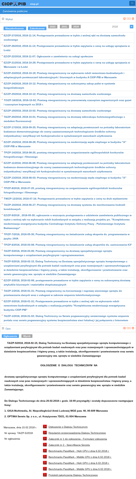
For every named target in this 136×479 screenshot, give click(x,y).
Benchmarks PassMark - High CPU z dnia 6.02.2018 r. (79, 451)
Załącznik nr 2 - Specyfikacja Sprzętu (69, 445)
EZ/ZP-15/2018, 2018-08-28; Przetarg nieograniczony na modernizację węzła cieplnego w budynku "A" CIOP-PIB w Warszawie (65, 144)
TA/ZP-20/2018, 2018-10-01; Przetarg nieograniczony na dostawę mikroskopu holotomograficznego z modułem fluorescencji (64, 119)
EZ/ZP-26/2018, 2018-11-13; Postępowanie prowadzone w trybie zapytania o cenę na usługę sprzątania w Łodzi (67, 48)
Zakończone (37, 28)
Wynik (27, 336)
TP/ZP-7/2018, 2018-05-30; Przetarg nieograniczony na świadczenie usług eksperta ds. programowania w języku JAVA (67, 236)
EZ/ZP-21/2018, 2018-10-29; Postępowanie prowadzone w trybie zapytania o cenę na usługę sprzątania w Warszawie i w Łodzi (67, 64)
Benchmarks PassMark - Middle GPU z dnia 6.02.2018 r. (80, 469)
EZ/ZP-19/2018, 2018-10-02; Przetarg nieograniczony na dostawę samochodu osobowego (57, 110)
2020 (76, 26)
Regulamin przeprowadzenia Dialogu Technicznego (77, 432)
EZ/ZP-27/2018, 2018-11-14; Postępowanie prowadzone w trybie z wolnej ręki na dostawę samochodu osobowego (64, 37)
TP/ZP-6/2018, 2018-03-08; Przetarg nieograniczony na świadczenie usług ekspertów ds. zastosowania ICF (68, 244)
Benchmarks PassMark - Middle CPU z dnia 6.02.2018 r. (80, 457)
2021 (64, 26)
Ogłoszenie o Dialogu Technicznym (68, 426)
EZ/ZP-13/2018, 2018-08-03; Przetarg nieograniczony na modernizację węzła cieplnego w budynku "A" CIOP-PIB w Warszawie (65, 179)
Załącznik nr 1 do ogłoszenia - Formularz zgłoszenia (78, 439)
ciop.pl (34, 3)
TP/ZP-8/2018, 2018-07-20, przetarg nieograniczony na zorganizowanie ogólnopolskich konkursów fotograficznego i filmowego (63, 190)
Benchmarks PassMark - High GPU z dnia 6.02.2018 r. (79, 463)
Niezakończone (14, 28)
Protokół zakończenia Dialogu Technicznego (73, 475)
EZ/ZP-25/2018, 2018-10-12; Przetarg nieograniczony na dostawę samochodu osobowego (57, 94)
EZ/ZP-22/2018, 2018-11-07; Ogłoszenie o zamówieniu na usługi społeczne (48, 56)
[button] (132, 3)
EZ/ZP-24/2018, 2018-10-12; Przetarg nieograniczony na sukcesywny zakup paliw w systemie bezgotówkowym (59, 85)
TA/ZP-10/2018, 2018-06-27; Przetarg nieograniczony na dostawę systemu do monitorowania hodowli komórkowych (64, 207)
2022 (53, 26)
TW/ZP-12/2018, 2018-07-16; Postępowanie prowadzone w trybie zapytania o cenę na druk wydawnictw (66, 198)
